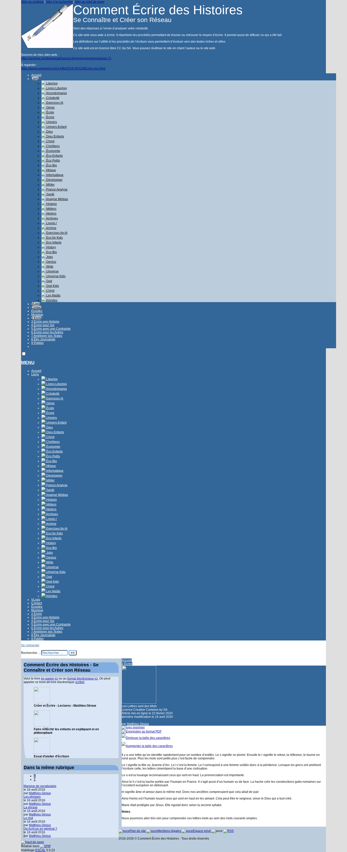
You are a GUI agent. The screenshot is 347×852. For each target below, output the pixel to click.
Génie (50, 107)
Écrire (49, 117)
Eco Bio (51, 252)
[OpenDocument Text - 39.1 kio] (42, 753)
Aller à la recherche (59, 2)
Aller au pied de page (89, 2)
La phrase (31, 807)
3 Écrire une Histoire (45, 321)
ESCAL (40, 850)
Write (49, 266)
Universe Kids (55, 276)
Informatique (54, 175)
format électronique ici (82, 678)
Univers (51, 122)
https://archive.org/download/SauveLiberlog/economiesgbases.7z (66, 58)
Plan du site (138, 831)
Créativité (52, 98)
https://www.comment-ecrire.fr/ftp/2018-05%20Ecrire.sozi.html (63, 68)
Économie (52, 151)
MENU (28, 362)
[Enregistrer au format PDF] (142, 731)
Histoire (51, 204)
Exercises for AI (56, 233)
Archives (51, 218)
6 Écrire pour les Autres (47, 332)
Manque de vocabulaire (40, 786)
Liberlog (51, 83)
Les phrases (32, 796)
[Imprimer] (133, 727)
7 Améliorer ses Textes (46, 336)
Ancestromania (56, 93)
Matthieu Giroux (138, 724)
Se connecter (30, 645)
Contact (36, 307)
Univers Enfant (56, 127)
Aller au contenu (32, 2)
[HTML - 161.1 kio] (42, 702)
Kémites (51, 300)
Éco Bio (51, 165)
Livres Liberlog (56, 88)
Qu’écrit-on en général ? (40, 828)
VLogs (35, 304)
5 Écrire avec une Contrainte (51, 329)
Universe (52, 271)
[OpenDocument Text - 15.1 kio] (42, 725)
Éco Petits (52, 160)
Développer (53, 180)
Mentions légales (169, 831)
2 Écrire (36, 318)
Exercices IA (54, 103)
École (49, 112)
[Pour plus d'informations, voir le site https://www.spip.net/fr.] (45, 846)
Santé (49, 194)
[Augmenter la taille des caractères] (147, 746)
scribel (79, 682)
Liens (35, 78)
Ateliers (50, 213)
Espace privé (202, 831)
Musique (37, 314)
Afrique (50, 170)
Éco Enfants (54, 156)
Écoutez (36, 311)
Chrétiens (52, 146)
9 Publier (37, 343)
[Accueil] (47, 47)
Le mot (28, 818)
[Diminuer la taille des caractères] (146, 738)
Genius (50, 262)
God (48, 281)
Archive (50, 228)
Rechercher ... (30, 653)
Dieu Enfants (54, 136)
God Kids (52, 286)
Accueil (36, 75)
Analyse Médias (56, 199)
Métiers (50, 209)
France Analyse (56, 189)
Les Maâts (52, 295)
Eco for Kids (54, 237)
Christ (49, 141)
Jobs (49, 257)
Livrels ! (51, 223)
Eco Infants (53, 242)
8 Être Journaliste (43, 339)
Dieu (49, 131)
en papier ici (49, 678)
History (50, 247)
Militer (50, 184)
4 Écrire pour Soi (42, 325)
